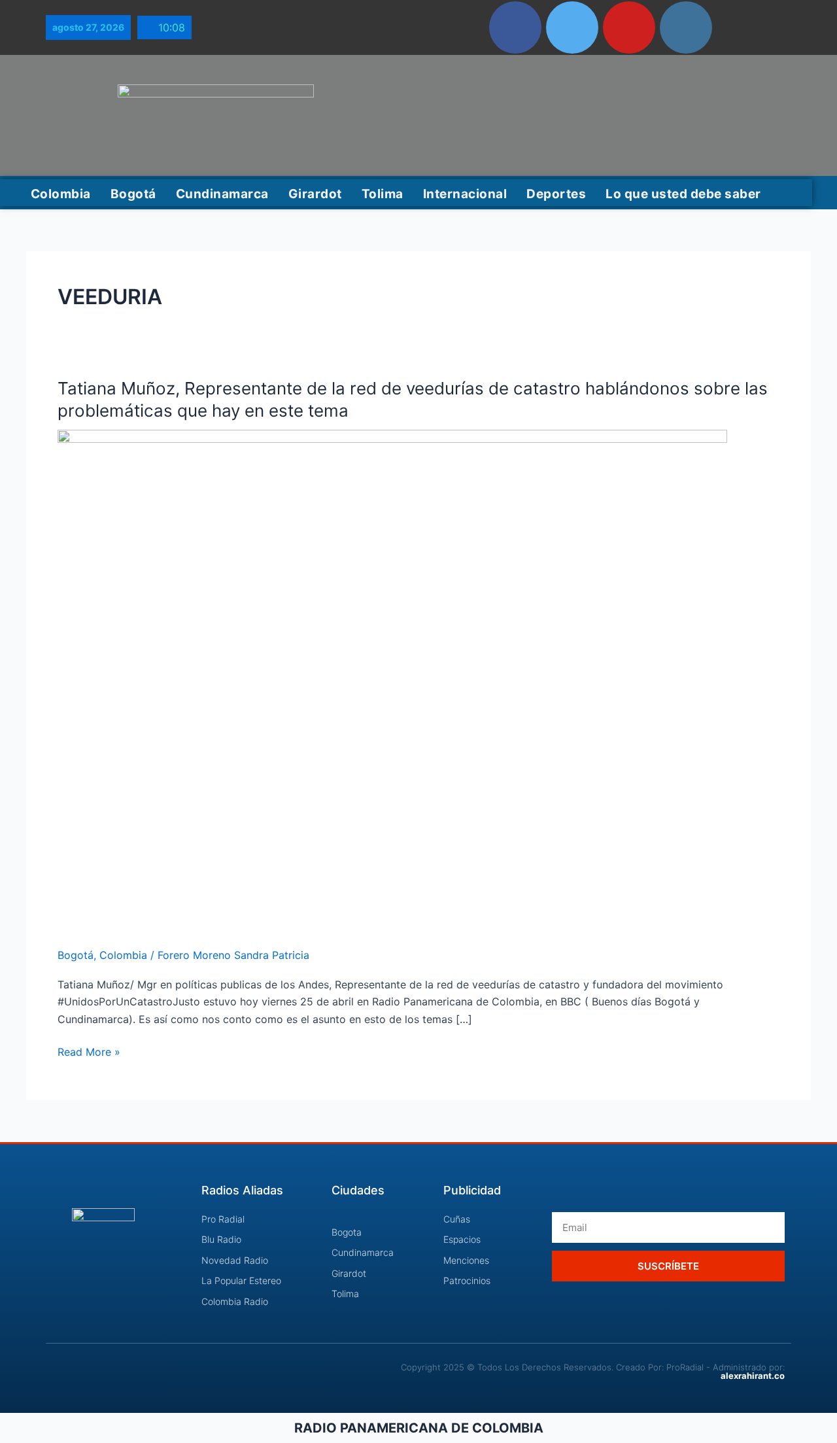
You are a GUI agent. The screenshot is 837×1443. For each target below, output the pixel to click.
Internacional (465, 193)
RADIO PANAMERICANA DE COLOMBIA (418, 1428)
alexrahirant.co (753, 1375)
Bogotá (133, 193)
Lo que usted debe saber (683, 193)
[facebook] (515, 27)
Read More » (89, 1050)
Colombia (61, 193)
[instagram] (686, 27)
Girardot (315, 193)
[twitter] (572, 27)
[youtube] (629, 27)
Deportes (556, 193)
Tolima (382, 193)
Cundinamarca (222, 193)
